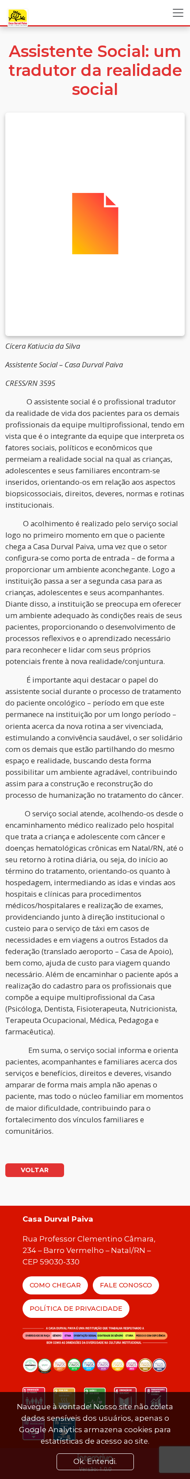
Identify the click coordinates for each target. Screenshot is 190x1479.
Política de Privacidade (76, 1309)
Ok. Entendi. (95, 1461)
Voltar (35, 1170)
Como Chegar (55, 1285)
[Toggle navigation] (178, 12)
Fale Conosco (126, 1285)
